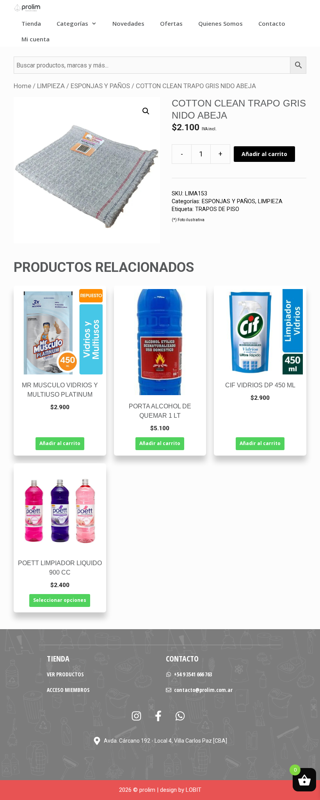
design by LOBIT (180, 789)
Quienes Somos (220, 23)
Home (22, 86)
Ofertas (171, 23)
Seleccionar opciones (59, 600)
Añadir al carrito (264, 154)
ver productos (65, 674)
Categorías (72, 23)
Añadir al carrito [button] (59, 443)
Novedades (128, 23)
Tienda (31, 23)
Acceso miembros (68, 690)
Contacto (271, 23)
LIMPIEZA (51, 86)
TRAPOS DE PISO (217, 209)
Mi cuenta (35, 39)
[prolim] (27, 8)
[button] (146, 111)
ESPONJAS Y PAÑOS (100, 86)
